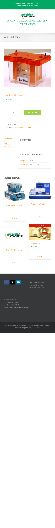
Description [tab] (8, 139)
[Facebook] (6, 282)
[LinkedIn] (18, 282)
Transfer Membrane (15, 250)
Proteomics (18, 127)
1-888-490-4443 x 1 (32, 3)
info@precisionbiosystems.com (27, 5)
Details (16, 218)
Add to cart (33, 112)
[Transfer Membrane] (15, 235)
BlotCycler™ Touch (14, 205)
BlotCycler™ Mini (38, 204)
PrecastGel (35, 243)
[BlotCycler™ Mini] (40, 191)
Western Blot (26, 127)
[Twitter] (12, 282)
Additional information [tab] (8, 145)
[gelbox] (27, 68)
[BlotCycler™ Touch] (15, 192)
